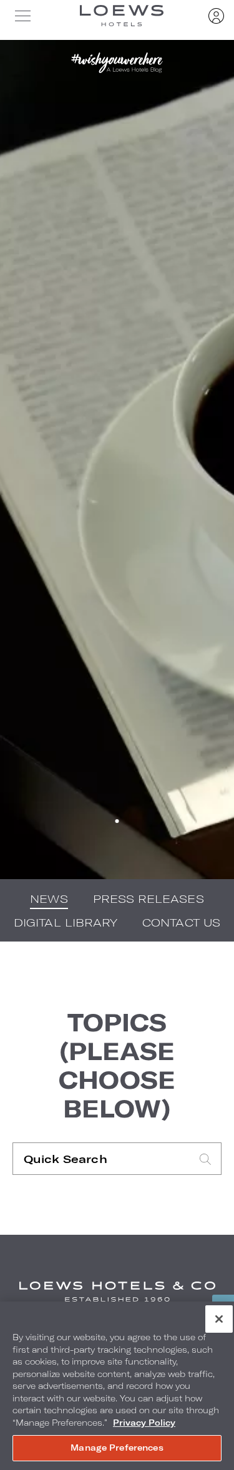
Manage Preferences (117, 1448)
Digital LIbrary (65, 922)
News (48, 898)
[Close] (219, 1319)
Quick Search (101, 1158)
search (205, 1159)
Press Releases (148, 898)
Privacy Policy (144, 1423)
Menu (22, 15)
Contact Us (181, 922)
